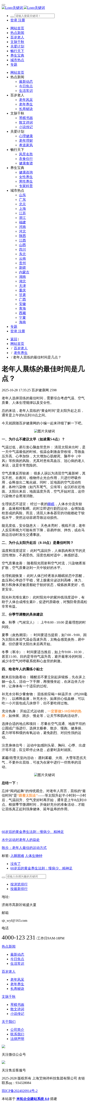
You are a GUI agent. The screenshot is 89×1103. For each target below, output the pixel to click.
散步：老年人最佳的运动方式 (24, 848)
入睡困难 (17, 856)
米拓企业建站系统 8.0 (32, 1099)
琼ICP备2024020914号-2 (20, 1091)
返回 (13, 339)
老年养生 (21, 353)
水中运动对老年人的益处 (21, 840)
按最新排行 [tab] (19, 889)
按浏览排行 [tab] (19, 884)
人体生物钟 (33, 856)
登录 (14, 20)
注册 (21, 20)
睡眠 (51, 504)
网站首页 (17, 28)
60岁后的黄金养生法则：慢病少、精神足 (33, 832)
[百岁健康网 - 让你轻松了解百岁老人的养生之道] (44, 8)
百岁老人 (21, 348)
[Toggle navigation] (3, 4)
